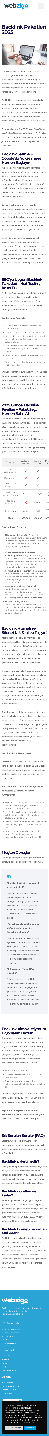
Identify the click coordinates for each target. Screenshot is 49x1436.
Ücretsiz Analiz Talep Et (27, 1118)
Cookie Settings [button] (14, 1428)
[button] (41, 6)
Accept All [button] (30, 1428)
